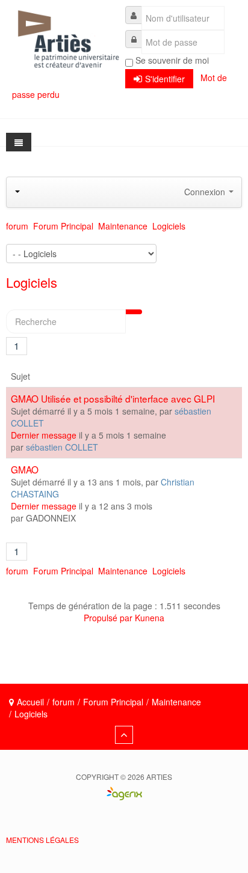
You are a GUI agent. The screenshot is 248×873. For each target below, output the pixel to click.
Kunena (149, 618)
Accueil (30, 702)
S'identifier (165, 79)
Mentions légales (42, 840)
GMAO (25, 469)
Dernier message (43, 435)
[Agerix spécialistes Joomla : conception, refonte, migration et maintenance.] (124, 816)
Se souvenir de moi (172, 60)
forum (63, 702)
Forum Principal (113, 702)
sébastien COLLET (62, 447)
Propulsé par (109, 618)
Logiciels (31, 282)
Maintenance (176, 702)
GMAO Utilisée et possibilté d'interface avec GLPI (113, 398)
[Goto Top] (124, 735)
